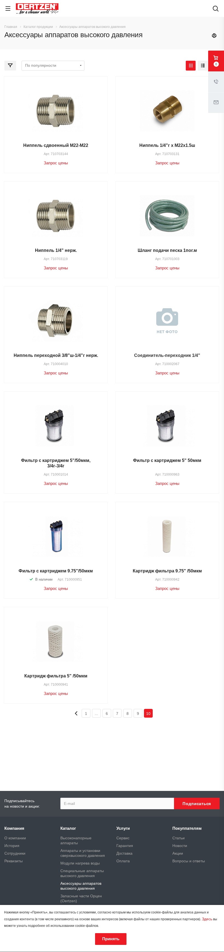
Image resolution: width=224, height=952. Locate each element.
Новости (179, 845)
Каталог (68, 828)
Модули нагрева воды (80, 863)
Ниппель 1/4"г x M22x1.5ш (167, 145)
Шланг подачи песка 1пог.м (167, 250)
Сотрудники (14, 853)
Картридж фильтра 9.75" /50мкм (167, 571)
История (11, 845)
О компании (15, 838)
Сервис (122, 838)
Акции (177, 853)
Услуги (123, 828)
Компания (14, 828)
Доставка (124, 853)
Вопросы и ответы (188, 861)
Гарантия (124, 845)
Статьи (178, 838)
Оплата (123, 861)
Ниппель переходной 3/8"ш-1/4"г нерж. (56, 355)
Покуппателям (187, 828)
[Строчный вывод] (203, 66)
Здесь (207, 919)
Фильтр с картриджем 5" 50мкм (167, 460)
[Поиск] (216, 9)
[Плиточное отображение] (191, 66)
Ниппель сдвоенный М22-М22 (55, 145)
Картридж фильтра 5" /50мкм (55, 676)
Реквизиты (13, 861)
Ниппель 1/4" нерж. (56, 250)
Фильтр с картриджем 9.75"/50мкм (56, 571)
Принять (110, 938)
